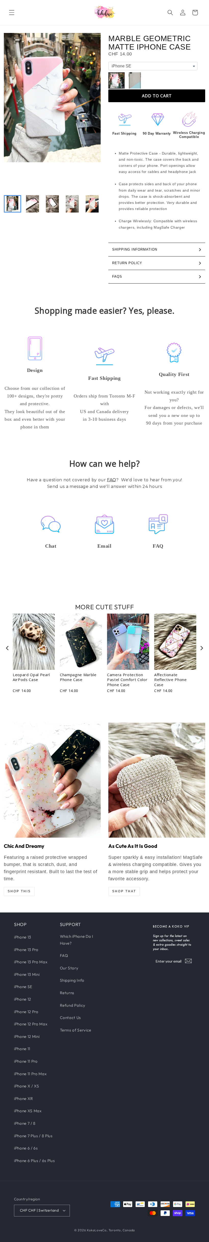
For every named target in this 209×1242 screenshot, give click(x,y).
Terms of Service (76, 1030)
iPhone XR (23, 1098)
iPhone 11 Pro (26, 1061)
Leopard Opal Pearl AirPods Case (31, 677)
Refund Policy (73, 1005)
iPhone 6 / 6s (26, 1148)
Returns (67, 992)
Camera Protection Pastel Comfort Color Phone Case (127, 679)
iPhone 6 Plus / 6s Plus (34, 1160)
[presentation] (7, 648)
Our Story (69, 968)
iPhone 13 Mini (27, 974)
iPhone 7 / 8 (25, 1123)
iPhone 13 (22, 937)
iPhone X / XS (26, 1086)
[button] (12, 12)
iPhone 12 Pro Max (30, 1024)
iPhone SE (23, 986)
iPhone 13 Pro (26, 949)
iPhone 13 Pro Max (30, 961)
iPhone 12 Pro (26, 1011)
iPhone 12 (22, 999)
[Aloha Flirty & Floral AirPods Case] (52, 780)
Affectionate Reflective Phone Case (170, 679)
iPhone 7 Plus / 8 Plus (33, 1135)
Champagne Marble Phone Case (78, 677)
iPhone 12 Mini (27, 1036)
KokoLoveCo (97, 1230)
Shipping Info (72, 980)
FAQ (111, 479)
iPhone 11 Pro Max (30, 1073)
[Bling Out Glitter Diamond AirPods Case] (156, 780)
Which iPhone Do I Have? (76, 940)
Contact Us (70, 1017)
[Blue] (135, 80)
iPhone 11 (22, 1048)
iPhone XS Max (28, 1110)
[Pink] (116, 80)
